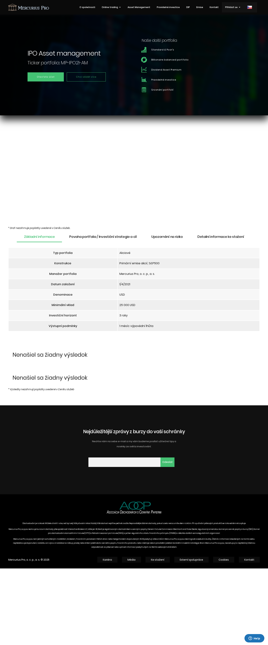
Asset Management (139, 7)
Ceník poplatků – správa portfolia (37, 253)
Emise (199, 7)
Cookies (224, 560)
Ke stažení (157, 560)
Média (131, 560)
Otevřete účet (46, 76)
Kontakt (214, 7)
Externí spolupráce (191, 560)
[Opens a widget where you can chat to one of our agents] (254, 638)
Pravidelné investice (168, 7)
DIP (188, 7)
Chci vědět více (86, 76)
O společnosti (87, 7)
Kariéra (107, 560)
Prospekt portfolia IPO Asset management (43, 264)
